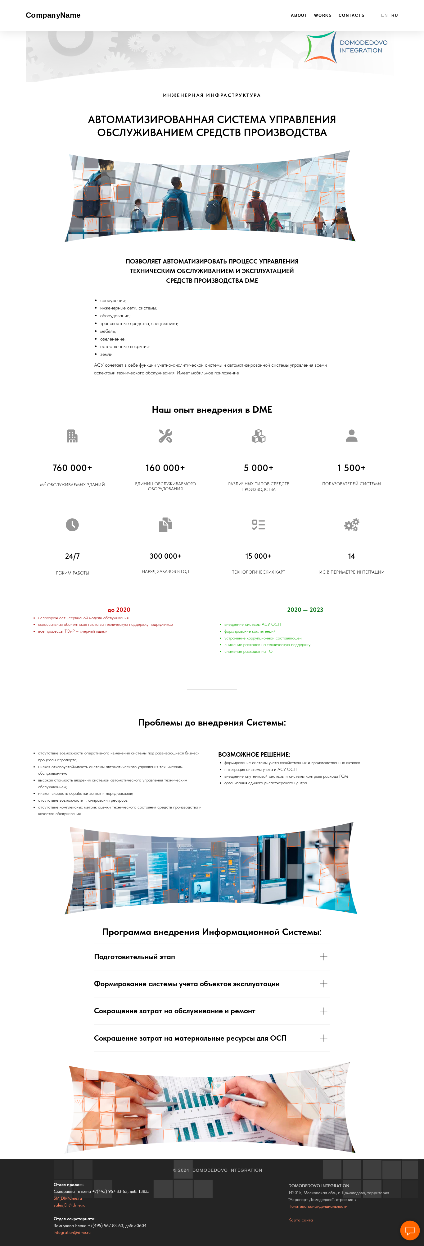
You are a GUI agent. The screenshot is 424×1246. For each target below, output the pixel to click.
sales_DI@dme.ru (69, 1204)
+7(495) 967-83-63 (110, 1191)
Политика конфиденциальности (317, 1206)
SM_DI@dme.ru (68, 1198)
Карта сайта (300, 1219)
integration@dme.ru (72, 1232)
